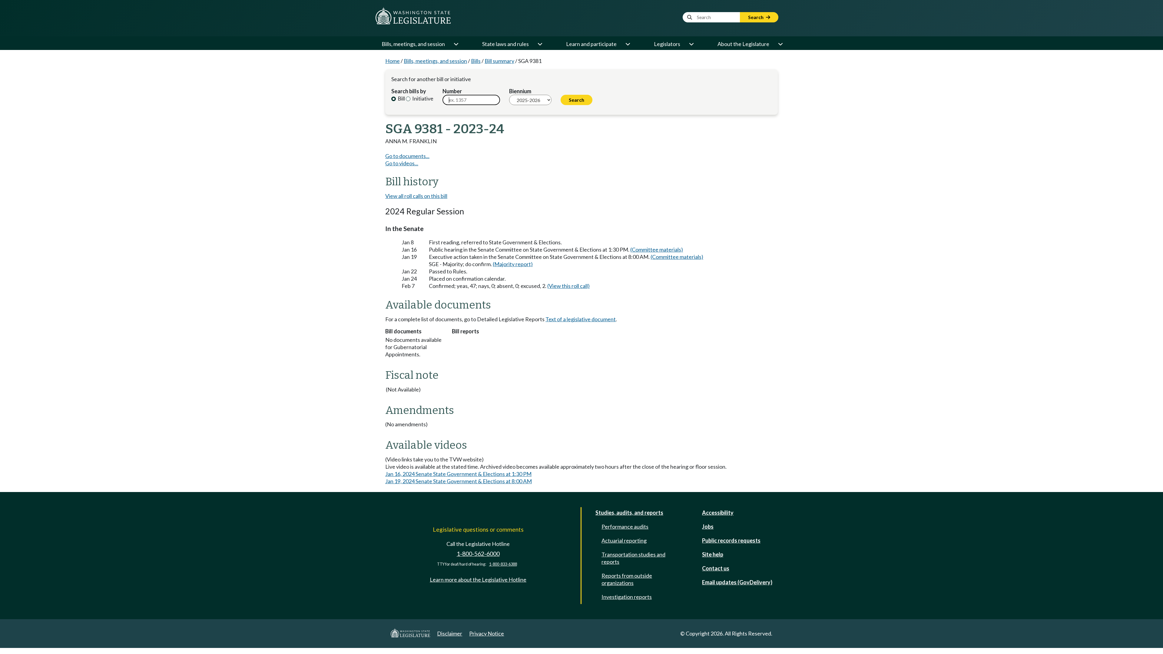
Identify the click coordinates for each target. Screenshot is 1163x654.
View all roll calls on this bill (416, 196)
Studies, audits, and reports (629, 512)
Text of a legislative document (580, 319)
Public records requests (731, 540)
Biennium (520, 91)
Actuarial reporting (624, 540)
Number (452, 91)
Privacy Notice (486, 633)
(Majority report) (513, 264)
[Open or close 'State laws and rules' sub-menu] (539, 44)
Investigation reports (626, 596)
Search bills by (408, 91)
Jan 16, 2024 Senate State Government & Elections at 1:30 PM (458, 474)
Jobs (708, 526)
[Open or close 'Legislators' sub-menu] (691, 44)
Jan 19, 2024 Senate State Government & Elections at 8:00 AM (458, 481)
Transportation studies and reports (633, 558)
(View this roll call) (568, 285)
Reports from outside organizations (626, 579)
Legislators (667, 44)
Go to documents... (407, 156)
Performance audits (624, 526)
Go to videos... (401, 163)
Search (756, 17)
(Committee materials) (656, 249)
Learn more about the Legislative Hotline (478, 579)
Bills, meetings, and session (413, 44)
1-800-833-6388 (503, 564)
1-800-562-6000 (478, 553)
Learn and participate (591, 44)
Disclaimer (449, 633)
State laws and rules (505, 44)
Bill (401, 98)
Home (392, 61)
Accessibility (718, 512)
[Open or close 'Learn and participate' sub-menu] (627, 44)
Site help (712, 554)
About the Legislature (743, 44)
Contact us (715, 568)
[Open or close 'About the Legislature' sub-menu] (780, 44)
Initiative (422, 98)
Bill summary (499, 61)
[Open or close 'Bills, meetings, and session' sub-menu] (456, 44)
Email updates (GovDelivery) (737, 582)
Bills (476, 61)
